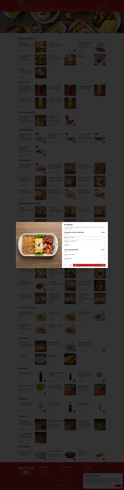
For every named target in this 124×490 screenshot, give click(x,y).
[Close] (106, 223)
